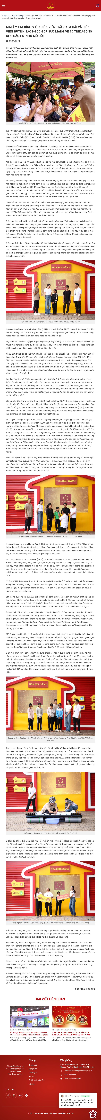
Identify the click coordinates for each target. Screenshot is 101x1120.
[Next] (88, 1022)
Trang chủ (6, 15)
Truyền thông (17, 15)
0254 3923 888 (70, 1074)
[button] (3, 5)
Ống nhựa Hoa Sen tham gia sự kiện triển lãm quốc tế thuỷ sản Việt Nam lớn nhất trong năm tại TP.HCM (29, 1035)
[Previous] (13, 1022)
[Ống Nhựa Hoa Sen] (50, 6)
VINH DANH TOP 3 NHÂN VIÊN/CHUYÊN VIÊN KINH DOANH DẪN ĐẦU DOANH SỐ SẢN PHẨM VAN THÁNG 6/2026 (71, 1035)
